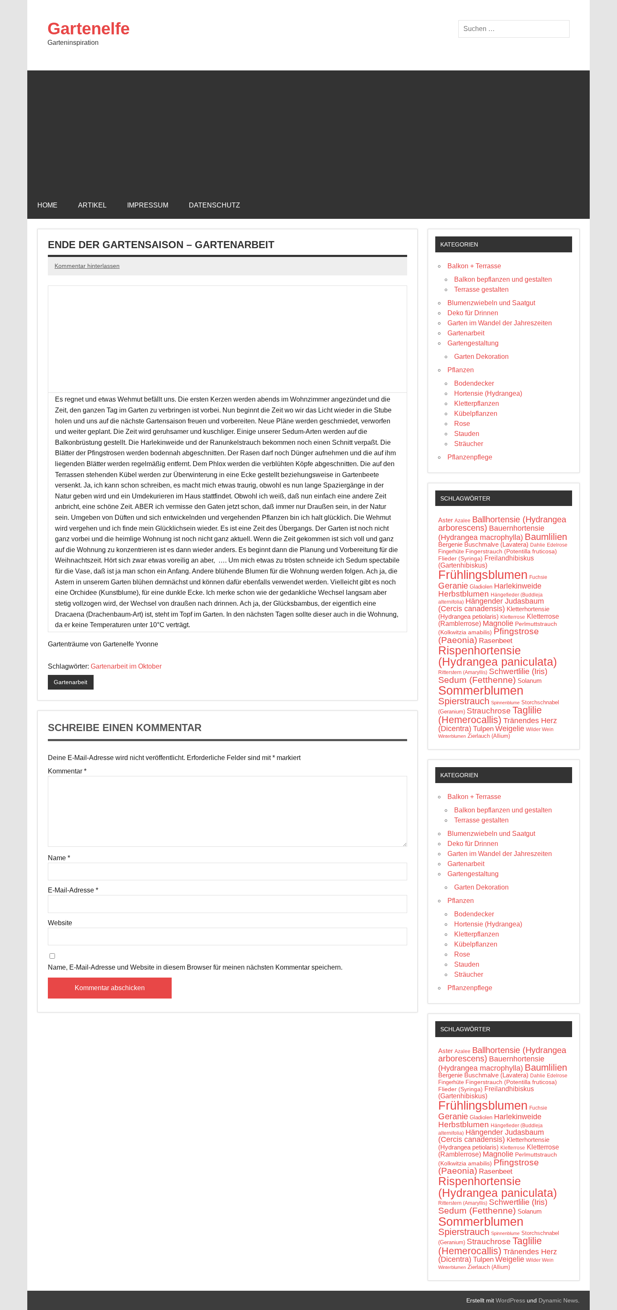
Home (47, 205)
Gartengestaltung (473, 343)
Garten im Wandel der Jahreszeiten (499, 323)
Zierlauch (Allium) (489, 736)
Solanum (530, 680)
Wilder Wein (540, 729)
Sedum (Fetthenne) (477, 680)
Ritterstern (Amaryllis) (462, 672)
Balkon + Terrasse (474, 266)
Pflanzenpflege (469, 457)
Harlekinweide (517, 586)
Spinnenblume (505, 702)
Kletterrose (512, 617)
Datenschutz (214, 205)
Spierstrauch (463, 701)
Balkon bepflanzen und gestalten (503, 279)
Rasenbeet (495, 641)
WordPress (510, 1300)
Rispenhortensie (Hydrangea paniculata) (497, 656)
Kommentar (67, 771)
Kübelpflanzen (475, 413)
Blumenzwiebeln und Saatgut (491, 302)
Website (60, 923)
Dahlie (537, 544)
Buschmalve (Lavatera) (496, 544)
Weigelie (509, 728)
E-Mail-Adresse (73, 890)
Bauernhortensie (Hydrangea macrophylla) (491, 532)
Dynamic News (558, 1300)
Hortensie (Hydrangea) (488, 393)
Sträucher (468, 443)
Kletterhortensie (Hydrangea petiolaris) (493, 613)
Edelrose (557, 545)
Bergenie (450, 544)
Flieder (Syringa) (460, 558)
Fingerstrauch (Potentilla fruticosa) (511, 551)
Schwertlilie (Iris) (518, 671)
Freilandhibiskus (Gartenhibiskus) (486, 561)
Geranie (453, 585)
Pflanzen (460, 370)
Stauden (466, 433)
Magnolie (498, 623)
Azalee (463, 520)
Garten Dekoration (481, 356)
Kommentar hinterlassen (87, 265)
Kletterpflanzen (476, 403)
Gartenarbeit (70, 682)
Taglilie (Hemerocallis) (490, 715)
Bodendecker (474, 383)
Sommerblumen (480, 690)
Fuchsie (538, 577)
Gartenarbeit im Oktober (126, 666)
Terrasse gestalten (481, 289)
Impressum (147, 205)
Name (59, 858)
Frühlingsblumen (483, 574)
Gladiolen (481, 587)
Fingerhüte (451, 551)
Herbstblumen (463, 593)
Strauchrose (489, 710)
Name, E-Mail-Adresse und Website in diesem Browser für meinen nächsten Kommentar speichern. (195, 967)
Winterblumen (452, 736)
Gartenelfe (88, 28)
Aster (445, 520)
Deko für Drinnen (472, 312)
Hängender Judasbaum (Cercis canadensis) (491, 605)
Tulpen (483, 729)
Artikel (92, 205)
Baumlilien (546, 537)
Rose (462, 423)
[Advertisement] (308, 129)
